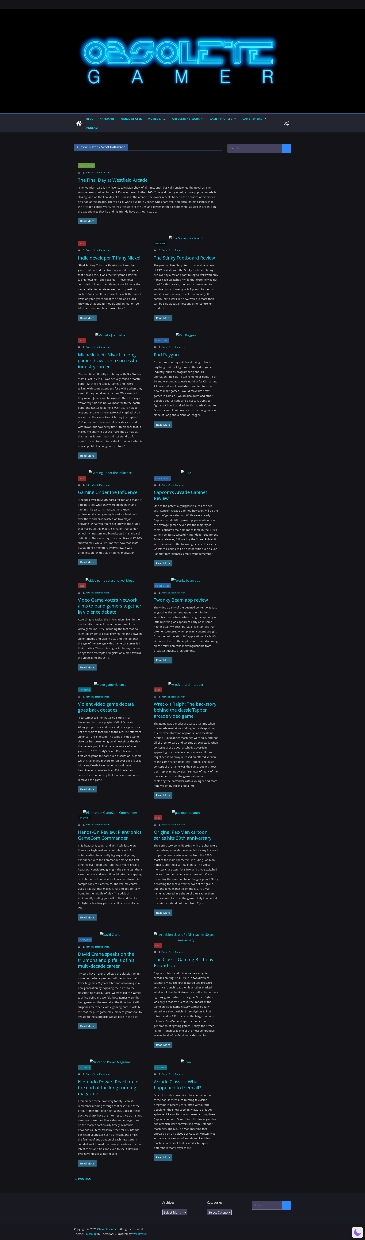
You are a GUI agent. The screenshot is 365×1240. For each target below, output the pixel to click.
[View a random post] (286, 123)
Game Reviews (252, 118)
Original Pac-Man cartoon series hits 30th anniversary (182, 835)
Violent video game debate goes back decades (106, 707)
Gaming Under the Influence (107, 492)
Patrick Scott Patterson (98, 172)
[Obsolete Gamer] (78, 123)
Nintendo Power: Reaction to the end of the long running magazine (108, 1087)
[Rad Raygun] (186, 335)
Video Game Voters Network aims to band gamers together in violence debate (109, 606)
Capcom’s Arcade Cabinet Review (180, 495)
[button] (202, 118)
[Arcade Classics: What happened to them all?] (186, 1062)
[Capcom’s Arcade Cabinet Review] (186, 473)
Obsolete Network (186, 118)
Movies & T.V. (157, 118)
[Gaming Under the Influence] (110, 473)
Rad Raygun (166, 354)
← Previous (82, 1179)
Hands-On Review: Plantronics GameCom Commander (109, 835)
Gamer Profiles (221, 118)
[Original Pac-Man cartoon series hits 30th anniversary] (186, 813)
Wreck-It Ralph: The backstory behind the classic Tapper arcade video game (185, 710)
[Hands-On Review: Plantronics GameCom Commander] (110, 813)
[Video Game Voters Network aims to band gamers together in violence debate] (110, 580)
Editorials (84, 690)
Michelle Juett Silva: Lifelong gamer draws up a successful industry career (108, 360)
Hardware (107, 118)
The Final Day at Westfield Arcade (113, 180)
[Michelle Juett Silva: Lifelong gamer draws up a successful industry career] (110, 335)
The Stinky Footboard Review (184, 258)
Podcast (92, 128)
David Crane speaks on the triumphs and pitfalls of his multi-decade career (106, 960)
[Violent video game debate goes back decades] (110, 684)
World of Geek (131, 118)
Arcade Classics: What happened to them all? (177, 1084)
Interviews (84, 940)
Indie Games (161, 340)
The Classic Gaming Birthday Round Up (183, 962)
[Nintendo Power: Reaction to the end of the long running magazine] (110, 1062)
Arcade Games (162, 478)
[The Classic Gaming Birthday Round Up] (186, 937)
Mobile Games (162, 586)
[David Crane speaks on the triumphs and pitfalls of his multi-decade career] (110, 934)
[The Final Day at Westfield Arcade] (148, 160)
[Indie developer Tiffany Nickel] (110, 238)
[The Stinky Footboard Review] (186, 238)
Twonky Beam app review (181, 600)
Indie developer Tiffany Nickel (109, 258)
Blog (90, 118)
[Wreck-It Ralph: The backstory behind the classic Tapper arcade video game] (186, 684)
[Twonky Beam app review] (186, 580)
